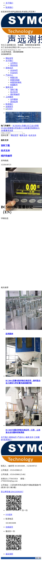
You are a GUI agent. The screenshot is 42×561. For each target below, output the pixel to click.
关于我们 (9, 3)
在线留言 (9, 107)
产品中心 (9, 75)
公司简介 (14, 63)
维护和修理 (15, 94)
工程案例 (9, 97)
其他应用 (14, 102)
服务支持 (9, 87)
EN (11, 109)
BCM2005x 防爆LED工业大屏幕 (26, 126)
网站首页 (9, 58)
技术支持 (14, 92)
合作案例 (14, 99)
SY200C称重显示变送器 (11, 128)
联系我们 (9, 7)
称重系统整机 (15, 82)
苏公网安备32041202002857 (12, 492)
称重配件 (14, 85)
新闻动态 (9, 68)
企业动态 (14, 70)
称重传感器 (15, 80)
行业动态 (14, 73)
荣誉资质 (14, 65)
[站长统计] (38, 558)
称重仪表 (14, 77)
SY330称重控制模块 (29, 128)
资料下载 (14, 90)
